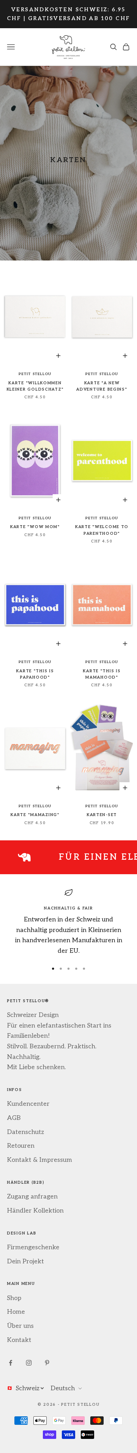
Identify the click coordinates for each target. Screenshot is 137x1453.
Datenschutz (25, 1132)
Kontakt (19, 1340)
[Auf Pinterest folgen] (47, 1362)
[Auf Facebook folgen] (10, 1362)
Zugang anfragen (32, 1196)
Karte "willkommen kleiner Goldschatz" (35, 386)
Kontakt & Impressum (39, 1160)
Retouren (20, 1145)
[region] (68, 922)
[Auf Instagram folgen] (28, 1362)
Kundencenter (28, 1104)
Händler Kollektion (35, 1210)
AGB (14, 1118)
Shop (14, 1298)
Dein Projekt (25, 1261)
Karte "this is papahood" (35, 674)
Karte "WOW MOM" (35, 527)
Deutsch (63, 1388)
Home (16, 1312)
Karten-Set (102, 815)
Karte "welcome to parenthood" (102, 530)
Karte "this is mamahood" (101, 674)
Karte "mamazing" (35, 815)
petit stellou (35, 374)
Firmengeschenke (33, 1247)
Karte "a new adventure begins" (101, 386)
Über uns (20, 1326)
